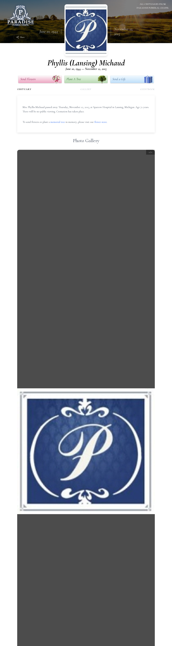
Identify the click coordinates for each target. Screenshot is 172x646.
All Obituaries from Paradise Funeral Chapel (153, 6)
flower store (100, 122)
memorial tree (57, 122)
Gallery (85, 89)
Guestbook (147, 89)
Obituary (24, 89)
